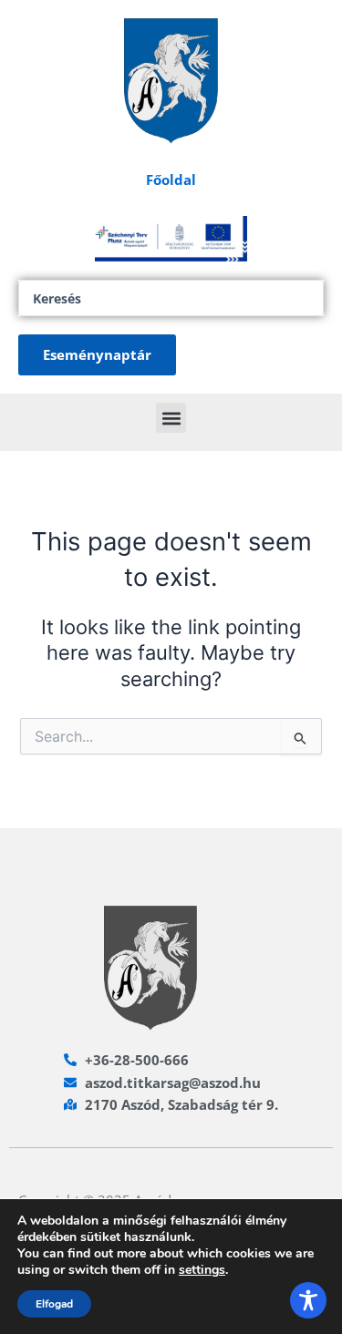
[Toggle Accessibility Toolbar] (308, 1300)
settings (202, 1270)
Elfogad (54, 1304)
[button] (171, 418)
